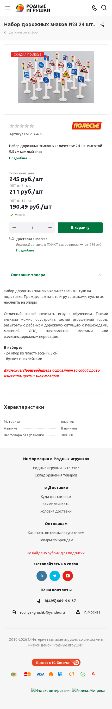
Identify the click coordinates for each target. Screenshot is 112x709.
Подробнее (25, 250)
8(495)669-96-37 (60, 600)
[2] (17, 126)
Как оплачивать (56, 504)
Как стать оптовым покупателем (56, 533)
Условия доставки (56, 511)
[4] (26, 126)
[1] (12, 126)
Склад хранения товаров (56, 475)
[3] (22, 126)
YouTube (68, 576)
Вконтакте (41, 576)
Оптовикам (56, 523)
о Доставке (56, 487)
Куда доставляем (56, 497)
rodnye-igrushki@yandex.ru (42, 612)
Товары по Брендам (56, 540)
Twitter (54, 576)
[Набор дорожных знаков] (56, 77)
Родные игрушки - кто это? (56, 468)
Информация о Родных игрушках (56, 458)
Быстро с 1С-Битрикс (53, 662)
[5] (31, 126)
